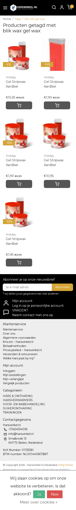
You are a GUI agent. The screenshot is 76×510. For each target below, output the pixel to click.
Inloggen (9, 371)
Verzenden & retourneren (20, 354)
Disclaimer (42, 469)
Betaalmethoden (14, 346)
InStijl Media (65, 464)
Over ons (9, 333)
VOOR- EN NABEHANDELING (24, 404)
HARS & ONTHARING (18, 396)
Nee (55, 494)
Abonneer (62, 287)
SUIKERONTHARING (17, 408)
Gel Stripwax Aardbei (16, 84)
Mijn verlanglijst (13, 379)
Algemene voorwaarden (19, 337)
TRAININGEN (12, 412)
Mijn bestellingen (14, 375)
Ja (39, 494)
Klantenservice (13, 329)
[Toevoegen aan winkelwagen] (19, 105)
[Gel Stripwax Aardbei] (57, 133)
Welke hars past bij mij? (19, 358)
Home (7, 18)
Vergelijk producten (16, 383)
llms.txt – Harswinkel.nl (18, 342)
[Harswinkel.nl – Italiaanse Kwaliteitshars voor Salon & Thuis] (23, 8)
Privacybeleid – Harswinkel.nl (22, 350)
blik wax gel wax (35, 18)
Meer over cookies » (38, 502)
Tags (18, 18)
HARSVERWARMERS (18, 400)
